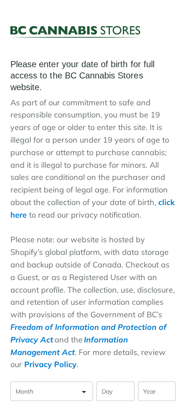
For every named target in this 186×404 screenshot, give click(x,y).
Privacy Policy (50, 364)
